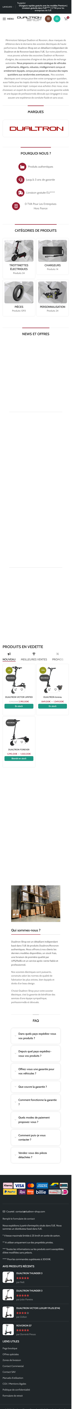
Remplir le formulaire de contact (19, 1218)
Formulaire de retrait (13, 1395)
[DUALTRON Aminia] (52, 680)
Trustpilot (21, 3)
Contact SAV (9, 1371)
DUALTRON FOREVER (18, 749)
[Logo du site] (29, 18)
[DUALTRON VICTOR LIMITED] (18, 680)
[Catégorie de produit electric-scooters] (18, 258)
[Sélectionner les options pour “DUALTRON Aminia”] (49, 690)
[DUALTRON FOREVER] (18, 732)
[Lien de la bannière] (36, 376)
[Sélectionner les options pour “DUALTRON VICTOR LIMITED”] (16, 690)
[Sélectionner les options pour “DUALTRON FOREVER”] (16, 742)
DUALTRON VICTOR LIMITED (19, 697)
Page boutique (10, 1348)
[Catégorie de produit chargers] (52, 256)
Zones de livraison (12, 1360)
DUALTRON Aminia (52, 697)
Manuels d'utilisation (13, 1377)
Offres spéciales (11, 1354)
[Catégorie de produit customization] (52, 297)
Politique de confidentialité (16, 1389)
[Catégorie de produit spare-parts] (18, 297)
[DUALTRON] (36, 128)
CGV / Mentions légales (14, 1383)
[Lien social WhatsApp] (57, 18)
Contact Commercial (13, 1366)
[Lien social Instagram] (48, 18)
